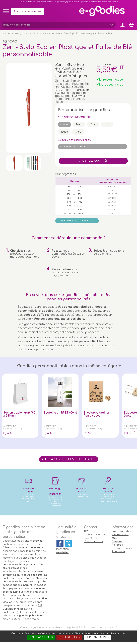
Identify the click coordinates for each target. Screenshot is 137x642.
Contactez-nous (25, 11)
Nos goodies (22, 33)
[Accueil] (102, 15)
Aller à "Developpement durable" (69, 459)
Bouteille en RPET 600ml (60, 412)
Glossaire (117, 541)
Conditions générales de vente (37, 627)
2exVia (93, 627)
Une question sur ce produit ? (77, 221)
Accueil (7, 33)
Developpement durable (46, 33)
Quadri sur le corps (74, 146)
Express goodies (121, 531)
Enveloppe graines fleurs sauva (97, 414)
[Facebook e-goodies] (59, 543)
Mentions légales (65, 627)
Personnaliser (97, 637)
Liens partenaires (122, 548)
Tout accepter (41, 637)
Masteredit (110, 627)
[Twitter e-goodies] (68, 543)
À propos (117, 545)
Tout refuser (69, 637)
